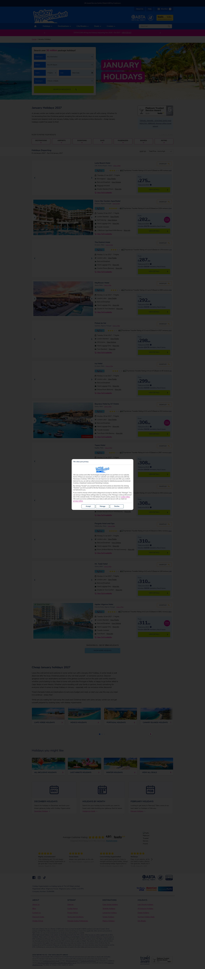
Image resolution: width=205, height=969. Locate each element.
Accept (88, 506)
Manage (102, 506)
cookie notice (125, 497)
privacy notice (78, 501)
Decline (116, 506)
